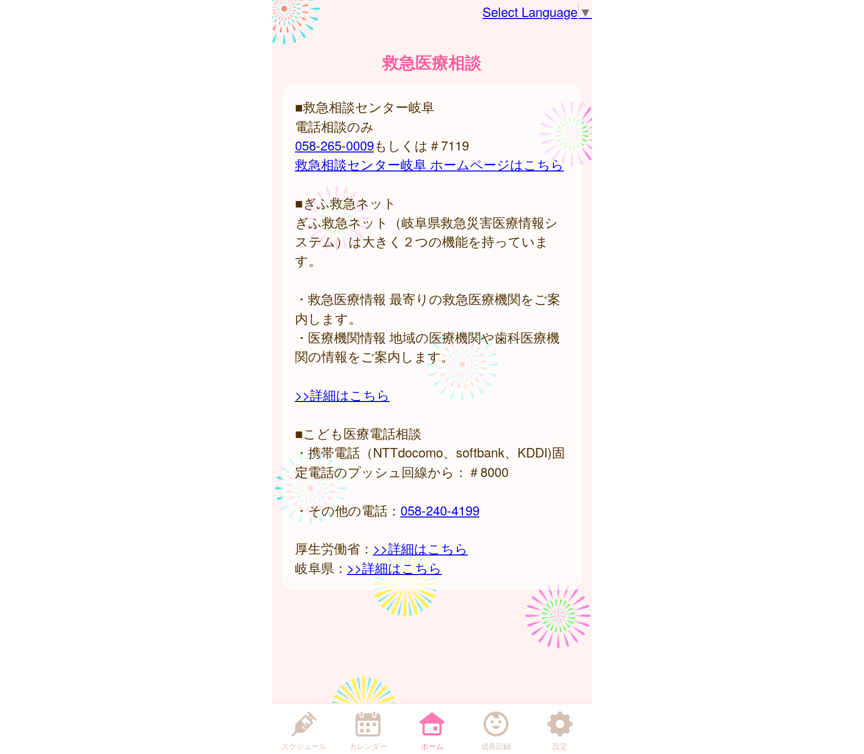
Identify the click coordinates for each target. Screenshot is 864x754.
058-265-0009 (334, 145)
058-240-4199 (440, 510)
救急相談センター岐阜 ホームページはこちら (429, 164)
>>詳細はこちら (342, 395)
